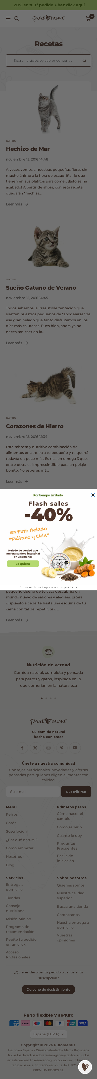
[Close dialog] (93, 495)
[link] (48, 536)
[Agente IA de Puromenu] (85, 1067)
